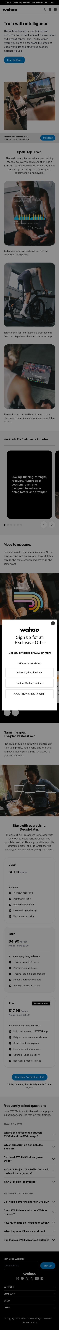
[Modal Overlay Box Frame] (29, 665)
